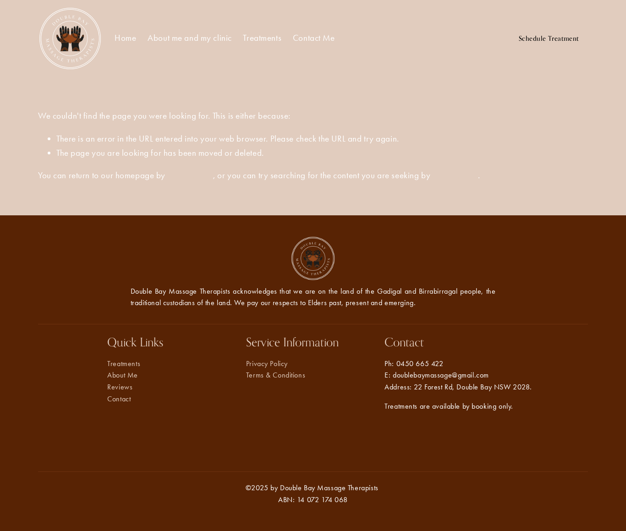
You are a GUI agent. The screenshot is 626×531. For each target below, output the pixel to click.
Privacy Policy (267, 363)
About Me (122, 375)
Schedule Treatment (549, 38)
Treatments (262, 38)
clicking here (191, 175)
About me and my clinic (190, 38)
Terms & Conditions (275, 375)
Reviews (119, 387)
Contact (119, 398)
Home (125, 38)
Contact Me (314, 38)
